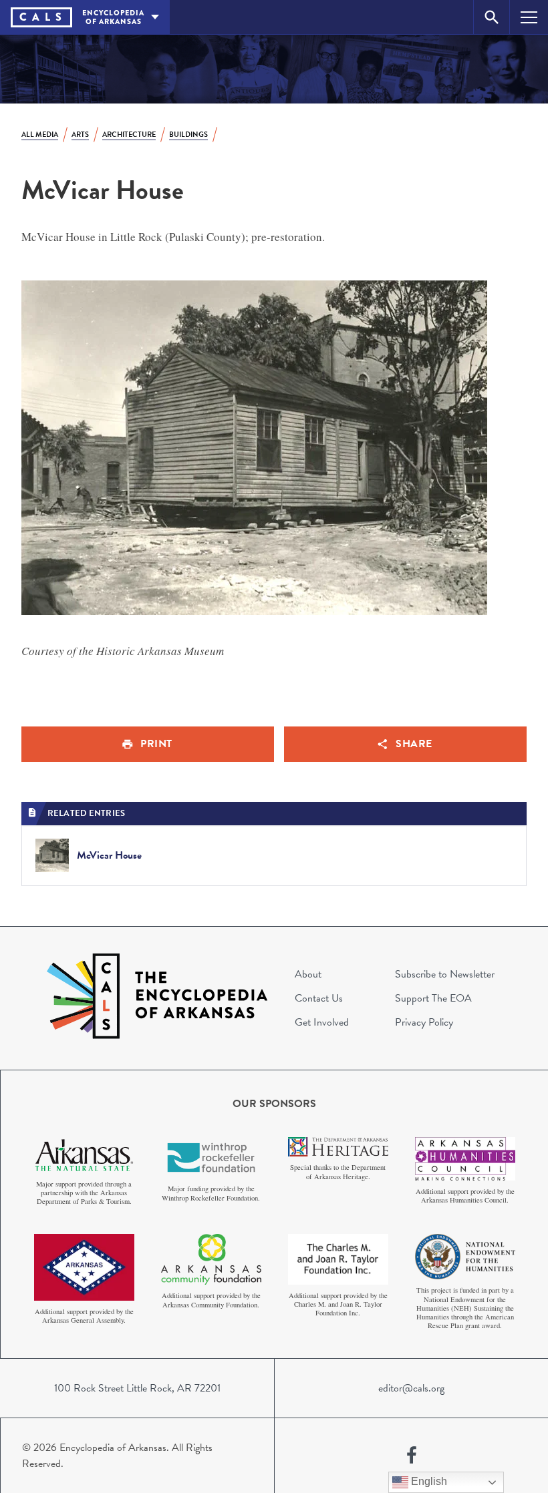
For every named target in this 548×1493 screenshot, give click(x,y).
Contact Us (319, 998)
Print (156, 744)
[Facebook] (412, 1455)
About (308, 974)
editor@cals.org (411, 1388)
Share (414, 744)
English (427, 1481)
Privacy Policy (424, 1022)
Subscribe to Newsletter (445, 974)
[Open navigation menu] (529, 17)
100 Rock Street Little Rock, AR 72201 (137, 1388)
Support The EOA (433, 998)
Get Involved (322, 1022)
